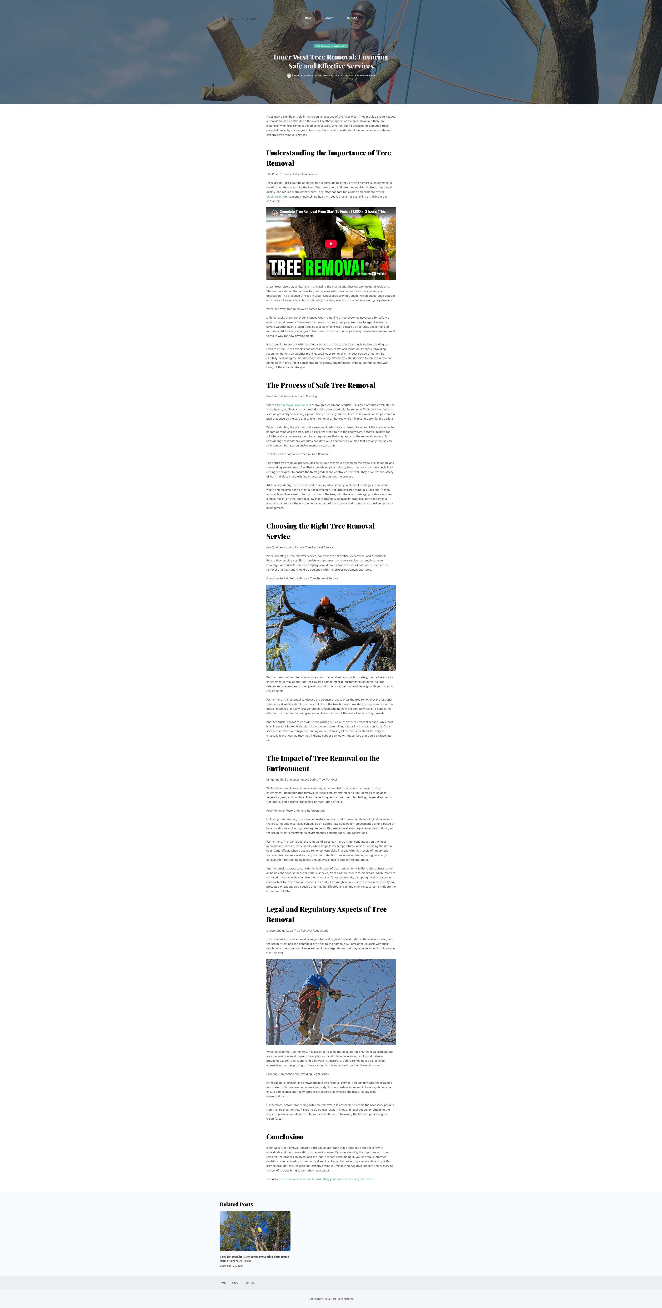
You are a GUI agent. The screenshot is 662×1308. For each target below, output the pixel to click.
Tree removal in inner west (331, 46)
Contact (352, 18)
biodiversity (274, 196)
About (329, 18)
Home (308, 18)
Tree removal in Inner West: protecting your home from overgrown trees (326, 1179)
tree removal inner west (292, 405)
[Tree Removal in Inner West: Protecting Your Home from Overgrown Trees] (255, 1231)
